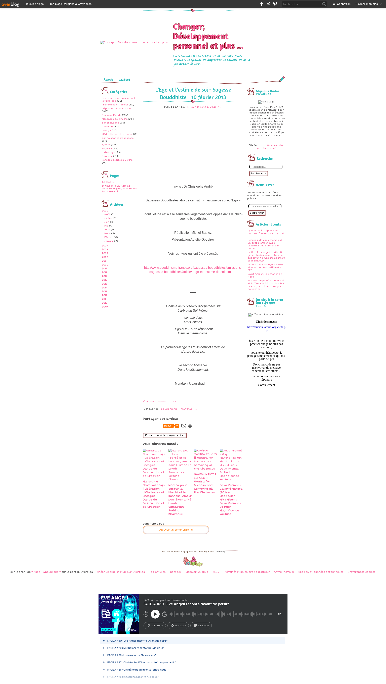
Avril (107, 229)
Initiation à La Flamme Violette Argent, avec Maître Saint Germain (119, 189)
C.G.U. (216, 572)
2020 (105, 264)
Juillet (108, 218)
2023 (105, 253)
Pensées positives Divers (117, 160)
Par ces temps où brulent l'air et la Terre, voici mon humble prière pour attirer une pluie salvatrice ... (266, 284)
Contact (124, 79)
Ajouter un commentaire (176, 529)
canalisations (110, 122)
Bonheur (107, 156)
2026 (105, 210)
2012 (104, 295)
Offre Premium (284, 572)
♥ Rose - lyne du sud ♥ (46, 572)
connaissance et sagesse (117, 138)
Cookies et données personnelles (321, 572)
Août (107, 214)
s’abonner (157, 625)
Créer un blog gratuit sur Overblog (121, 572)
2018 (104, 272)
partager (180, 625)
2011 (104, 299)
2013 (104, 291)
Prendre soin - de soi (115, 104)
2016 (104, 280)
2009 (105, 306)
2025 (105, 245)
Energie (106, 130)
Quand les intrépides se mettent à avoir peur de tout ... (266, 233)
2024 (105, 249)
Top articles (157, 572)
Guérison (107, 126)
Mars (107, 233)
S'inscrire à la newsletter (164, 435)
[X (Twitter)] (268, 4)
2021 (104, 261)
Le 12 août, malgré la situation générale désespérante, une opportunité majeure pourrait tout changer (266, 256)
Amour (106, 144)
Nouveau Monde (111, 115)
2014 (104, 287)
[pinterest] (274, 4)
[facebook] (261, 4)
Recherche (258, 173)
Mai (106, 226)
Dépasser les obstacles (116, 108)
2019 (104, 268)
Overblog (220, 551)
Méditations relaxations (117, 134)
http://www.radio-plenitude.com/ (270, 146)
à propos (203, 625)
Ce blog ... (108, 182)
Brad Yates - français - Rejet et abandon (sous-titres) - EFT (266, 267)
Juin (106, 222)
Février (108, 237)
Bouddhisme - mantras (176, 409)
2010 (105, 303)
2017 (104, 276)
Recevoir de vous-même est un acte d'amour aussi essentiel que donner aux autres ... (265, 244)
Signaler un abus (197, 572)
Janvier (108, 241)
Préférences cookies (362, 572)
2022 (105, 257)
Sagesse (107, 148)
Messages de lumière (114, 119)
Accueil (108, 79)
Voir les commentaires (160, 401)
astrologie (108, 152)
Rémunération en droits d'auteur (247, 572)
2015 (104, 284)
